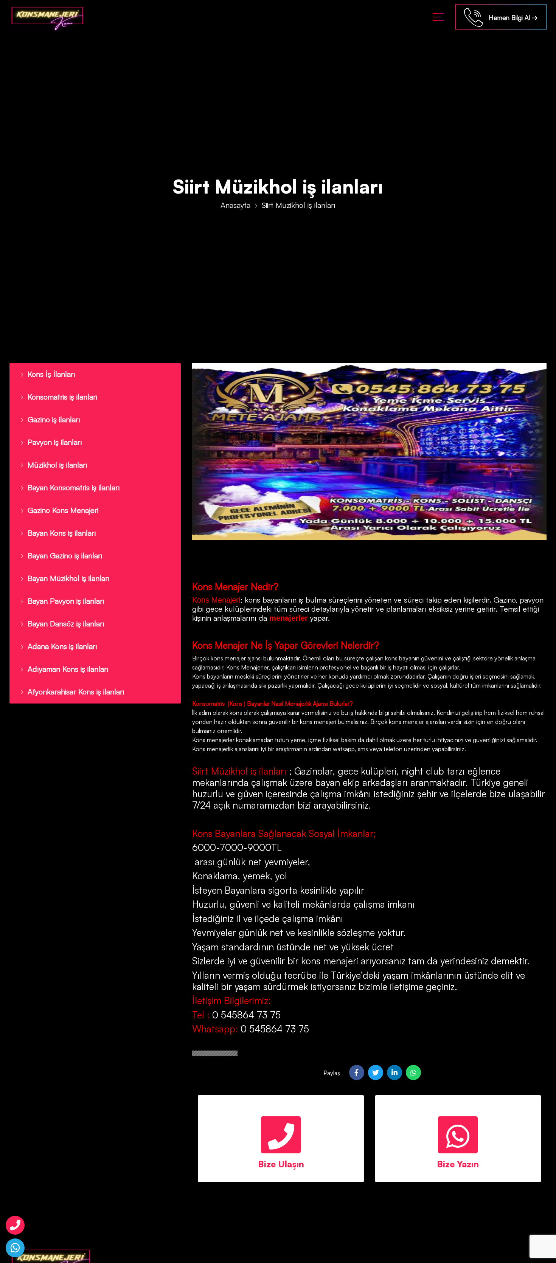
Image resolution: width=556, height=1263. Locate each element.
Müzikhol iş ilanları (54, 460)
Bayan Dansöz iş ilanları (62, 610)
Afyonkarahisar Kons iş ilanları (72, 675)
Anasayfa (235, 205)
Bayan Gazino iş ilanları (61, 546)
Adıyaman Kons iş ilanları (64, 653)
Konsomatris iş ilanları (60, 395)
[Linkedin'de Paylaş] (394, 1072)
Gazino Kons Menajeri (60, 503)
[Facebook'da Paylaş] (356, 1072)
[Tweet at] (375, 1072)
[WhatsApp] (15, 1247)
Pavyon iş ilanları (52, 438)
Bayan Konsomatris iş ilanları (70, 481)
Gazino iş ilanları (51, 416)
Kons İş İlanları (49, 373)
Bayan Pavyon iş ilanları (62, 589)
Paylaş (331, 1073)
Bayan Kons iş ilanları (58, 524)
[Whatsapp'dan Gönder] (413, 1072)
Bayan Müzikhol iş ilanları (64, 567)
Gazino (505, 599)
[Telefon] (15, 1225)
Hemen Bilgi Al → (510, 18)
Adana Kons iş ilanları (59, 632)
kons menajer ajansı (235, 658)
